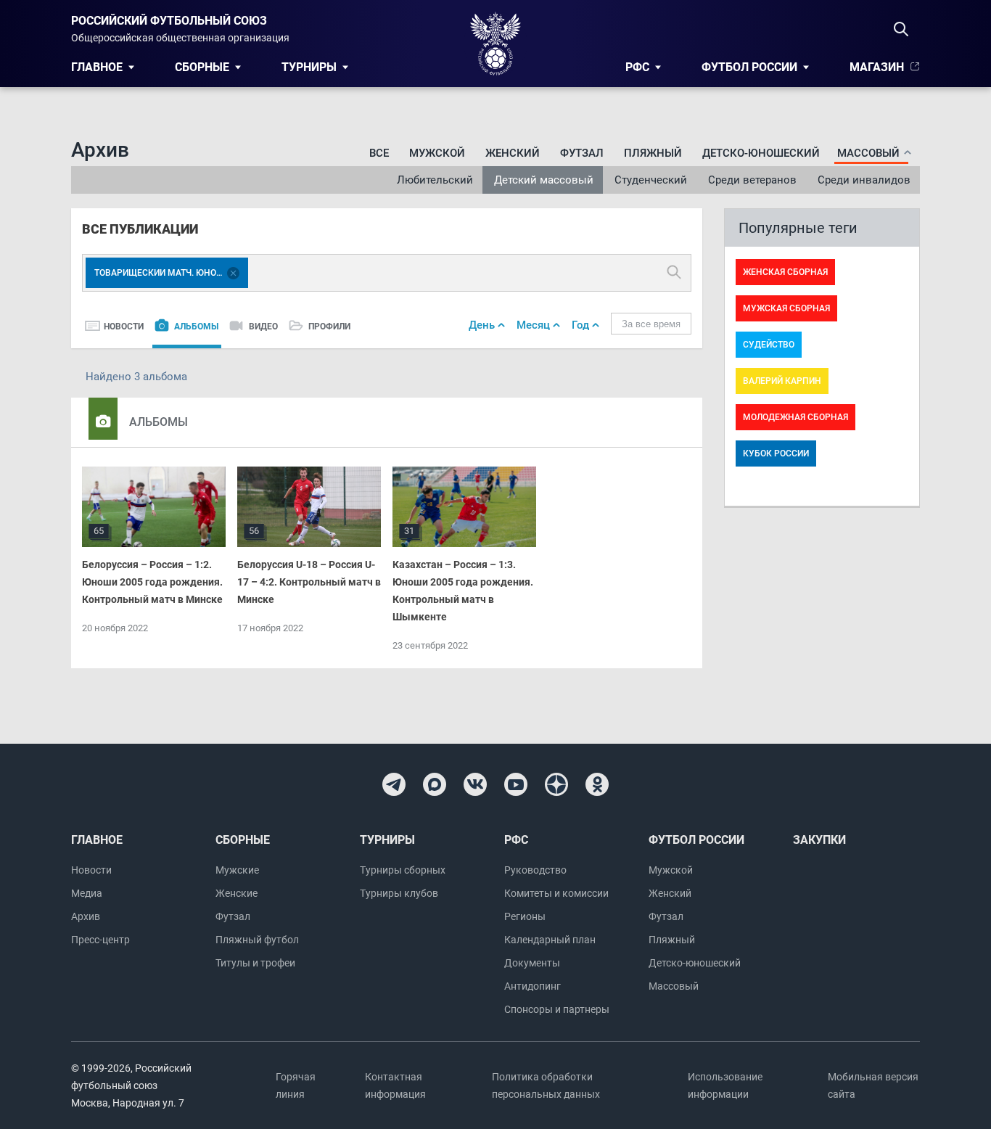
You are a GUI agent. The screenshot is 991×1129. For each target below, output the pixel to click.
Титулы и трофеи (255, 963)
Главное (97, 67)
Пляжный (653, 153)
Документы (532, 963)
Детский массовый (543, 179)
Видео (263, 326)
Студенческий (650, 179)
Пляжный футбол (257, 939)
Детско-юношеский (761, 153)
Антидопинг (532, 986)
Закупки (819, 840)
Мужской (437, 153)
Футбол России (749, 67)
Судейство (768, 345)
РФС (637, 67)
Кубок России (776, 453)
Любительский (435, 179)
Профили (329, 326)
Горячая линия (296, 1085)
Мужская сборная (786, 308)
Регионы (525, 916)
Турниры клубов (399, 893)
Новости (124, 326)
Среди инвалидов (864, 179)
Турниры (309, 67)
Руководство (535, 870)
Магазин (877, 67)
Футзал (582, 153)
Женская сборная (785, 272)
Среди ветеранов (752, 179)
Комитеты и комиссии (556, 893)
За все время (651, 324)
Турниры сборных (402, 870)
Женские (236, 893)
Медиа (86, 893)
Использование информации (725, 1085)
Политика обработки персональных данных (546, 1085)
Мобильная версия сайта (873, 1085)
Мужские (237, 870)
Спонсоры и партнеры (556, 1009)
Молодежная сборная (795, 417)
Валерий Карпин (782, 381)
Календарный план (550, 939)
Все (379, 153)
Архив (85, 916)
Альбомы (196, 326)
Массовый (674, 986)
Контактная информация (395, 1085)
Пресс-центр (100, 939)
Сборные (202, 67)
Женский (512, 153)
